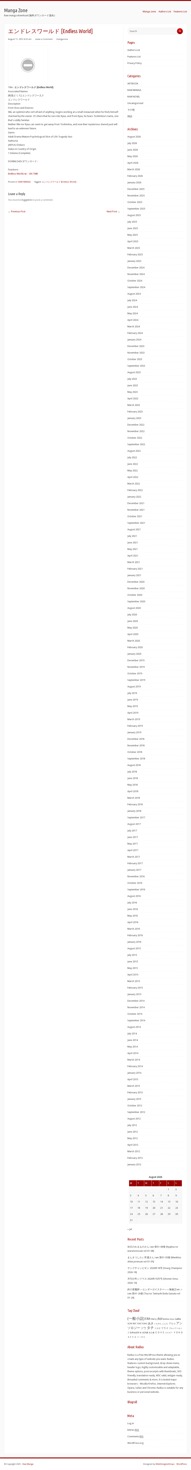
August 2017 (134, 824)
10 (131, 1201)
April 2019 (132, 712)
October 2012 (134, 1105)
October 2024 (134, 280)
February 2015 (135, 987)
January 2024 (134, 339)
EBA (148, 1319)
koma (166, 1319)
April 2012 (132, 1144)
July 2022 (132, 457)
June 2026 (132, 149)
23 (176, 1207)
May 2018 (132, 784)
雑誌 (129, 116)
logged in (27, 199)
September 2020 (136, 601)
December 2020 (135, 581)
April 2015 (132, 974)
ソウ (143, 1328)
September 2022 (136, 444)
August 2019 (134, 686)
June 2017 (132, 837)
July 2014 (132, 1033)
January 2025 (134, 261)
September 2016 (136, 889)
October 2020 (134, 594)
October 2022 (134, 437)
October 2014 (134, 1013)
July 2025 (132, 221)
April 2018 (132, 791)
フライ (164, 1328)
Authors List (165, 11)
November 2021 (136, 509)
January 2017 (134, 869)
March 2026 (133, 169)
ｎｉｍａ (141, 1337)
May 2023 (132, 392)
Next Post (113, 211)
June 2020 (132, 621)
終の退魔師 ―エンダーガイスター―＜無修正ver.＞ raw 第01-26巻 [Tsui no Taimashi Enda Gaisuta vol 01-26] (155, 1293)
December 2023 (135, 346)
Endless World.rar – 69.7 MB (23, 173)
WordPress (181, 1464)
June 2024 (132, 306)
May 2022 (132, 470)
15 (169, 1201)
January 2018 (134, 811)
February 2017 (135, 863)
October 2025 (134, 202)
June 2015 (132, 961)
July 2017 (132, 830)
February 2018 (135, 804)
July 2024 (132, 300)
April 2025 (132, 241)
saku (178, 1319)
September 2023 (136, 365)
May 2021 (132, 549)
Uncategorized (135, 103)
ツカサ (157, 1328)
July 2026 (132, 143)
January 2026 (134, 182)
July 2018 (132, 771)
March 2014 (133, 1059)
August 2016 (134, 896)
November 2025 (136, 195)
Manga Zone (16, 10)
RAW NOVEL (133, 96)
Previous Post (16, 211)
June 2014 (132, 1040)
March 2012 (133, 1151)
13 (154, 1201)
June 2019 (132, 699)
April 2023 (132, 398)
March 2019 (133, 719)
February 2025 (135, 254)
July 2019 (132, 693)
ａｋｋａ (131, 1337)
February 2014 (135, 1066)
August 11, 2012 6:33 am (20, 39)
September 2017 (136, 817)
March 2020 (133, 640)
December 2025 (135, 189)
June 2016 (132, 909)
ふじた (165, 1323)
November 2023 (136, 352)
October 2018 (134, 752)
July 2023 (132, 378)
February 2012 (135, 1158)
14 (161, 1201)
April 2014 (132, 1053)
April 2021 (132, 555)
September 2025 (136, 208)
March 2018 (133, 797)
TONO (144, 1323)
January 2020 (134, 653)
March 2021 (133, 562)
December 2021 (135, 503)
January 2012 (134, 1164)
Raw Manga (28, 1464)
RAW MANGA (24, 182)
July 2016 (132, 902)
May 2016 (132, 915)
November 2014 (136, 1007)
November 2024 (136, 274)
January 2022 (134, 496)
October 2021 (134, 516)
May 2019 (132, 706)
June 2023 (132, 385)
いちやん (158, 1324)
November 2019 (136, 667)
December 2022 (135, 424)
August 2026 (134, 136)
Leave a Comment (44, 39)
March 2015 (133, 981)
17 (131, 1207)
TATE (134, 1323)
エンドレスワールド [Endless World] (59, 182)
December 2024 (135, 267)
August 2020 (134, 608)
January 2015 (134, 994)
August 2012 (134, 1118)
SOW (129, 1323)
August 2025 (134, 215)
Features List (180, 11)
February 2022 (135, 490)
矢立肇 (151, 1332)
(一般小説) (136, 1318)
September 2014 (136, 1020)
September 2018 (136, 758)
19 (146, 1207)
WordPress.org (135, 1443)
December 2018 (135, 739)
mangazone (62, 39)
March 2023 (133, 405)
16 (176, 1201)
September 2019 (136, 680)
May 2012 (132, 1138)
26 (146, 1214)
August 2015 (134, 948)
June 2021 (132, 542)
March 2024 (133, 326)
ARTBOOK (132, 83)
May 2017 (132, 843)
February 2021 (135, 568)
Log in (130, 1423)
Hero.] (154, 1319)
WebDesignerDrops (165, 1464)
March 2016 (133, 928)
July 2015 (132, 955)
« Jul (129, 1229)
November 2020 (136, 588)
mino (172, 1319)
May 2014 (132, 1046)
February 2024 (135, 333)
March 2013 (133, 1085)
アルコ (172, 1323)
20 (154, 1207)
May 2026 (132, 156)
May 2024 (132, 313)
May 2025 (132, 234)
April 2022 (132, 477)
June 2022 (132, 464)
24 (131, 1214)
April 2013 (132, 1079)
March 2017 (133, 856)
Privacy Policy (134, 63)
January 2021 (134, 575)
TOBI (139, 1324)
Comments (135, 1436)
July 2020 (132, 614)
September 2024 (136, 287)
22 (169, 1207)
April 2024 (132, 320)
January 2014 (134, 1072)
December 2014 (135, 1000)
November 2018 (136, 745)
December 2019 (135, 660)
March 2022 (133, 483)
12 (146, 1201)
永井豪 (145, 1332)
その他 (131, 109)
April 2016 (132, 922)
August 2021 (134, 529)
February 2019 (135, 725)
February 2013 (135, 1092)
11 (138, 1201)
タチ (150, 1328)
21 (161, 1207)
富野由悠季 (134, 1332)
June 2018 (132, 778)
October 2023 (134, 359)
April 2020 (132, 634)
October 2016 (134, 883)
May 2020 (132, 627)
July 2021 (132, 536)
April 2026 (132, 162)
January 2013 (134, 1099)
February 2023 (135, 411)
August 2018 (134, 765)
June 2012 (132, 1131)
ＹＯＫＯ (178, 1332)
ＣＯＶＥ (160, 1332)
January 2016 (134, 941)
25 (138, 1214)
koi (160, 1319)
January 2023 (134, 418)
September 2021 (136, 522)
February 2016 (135, 935)
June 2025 (132, 228)
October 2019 (134, 673)
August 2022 (134, 450)
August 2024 (134, 293)
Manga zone (149, 11)
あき (151, 1323)
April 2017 (132, 850)
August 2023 (134, 372)
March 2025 (133, 248)
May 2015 (132, 968)
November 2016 (136, 876)
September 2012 (136, 1112)
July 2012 (132, 1125)
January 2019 (134, 732)
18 (138, 1207)
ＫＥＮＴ (169, 1333)
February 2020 (135, 647)
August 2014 (134, 1027)
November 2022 (136, 431)
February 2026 (135, 176)
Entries (133, 1429)
